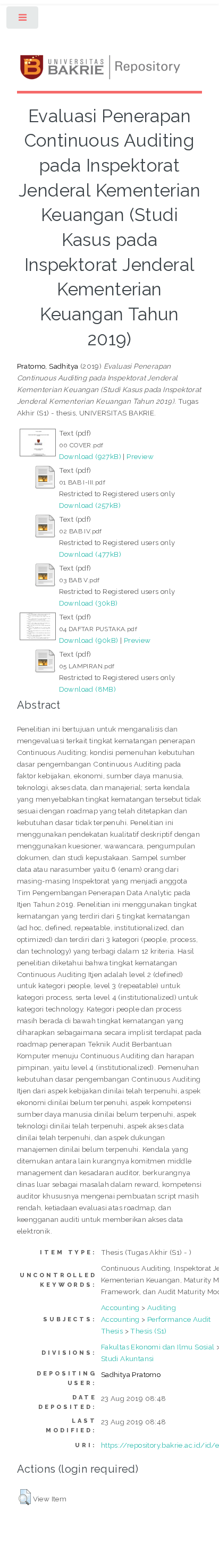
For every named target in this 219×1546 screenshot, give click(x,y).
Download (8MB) (87, 689)
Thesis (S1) (148, 1331)
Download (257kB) (90, 505)
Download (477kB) (90, 554)
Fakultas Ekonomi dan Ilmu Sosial (158, 1347)
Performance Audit (179, 1319)
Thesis (112, 1331)
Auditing (161, 1307)
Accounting (120, 1307)
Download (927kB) (90, 456)
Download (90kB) (89, 640)
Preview (140, 456)
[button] (25, 1497)
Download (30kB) (88, 603)
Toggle (23, 20)
